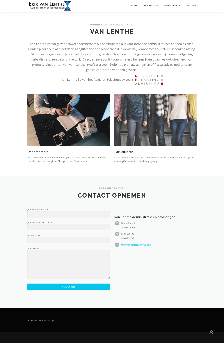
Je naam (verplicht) (39, 209)
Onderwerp (34, 235)
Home (134, 6)
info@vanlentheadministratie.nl (136, 244)
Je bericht (33, 248)
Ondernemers (150, 6)
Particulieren (172, 6)
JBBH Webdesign (46, 320)
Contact (191, 6)
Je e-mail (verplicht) (39, 222)
